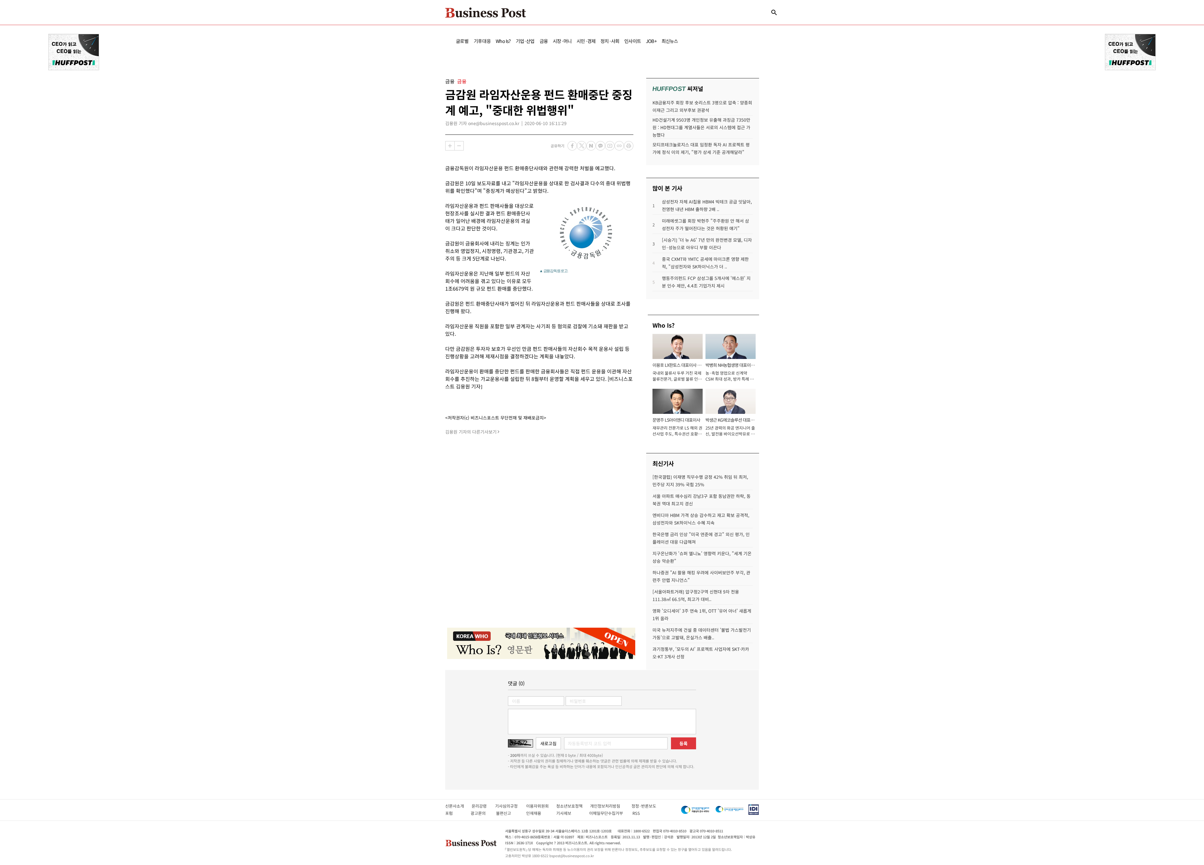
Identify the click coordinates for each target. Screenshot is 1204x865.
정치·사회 (609, 41)
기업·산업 (525, 41)
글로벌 (462, 41)
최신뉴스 (670, 41)
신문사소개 (458, 806)
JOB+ (651, 41)
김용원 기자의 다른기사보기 (471, 432)
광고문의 (480, 813)
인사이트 (632, 41)
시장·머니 (562, 41)
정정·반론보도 (643, 806)
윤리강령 (483, 806)
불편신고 (508, 813)
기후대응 (482, 41)
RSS (636, 813)
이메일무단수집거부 (607, 813)
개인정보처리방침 (610, 806)
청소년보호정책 (573, 806)
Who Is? (503, 41)
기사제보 (569, 813)
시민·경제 (586, 41)
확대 (450, 145)
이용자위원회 (541, 806)
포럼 (454, 813)
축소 (459, 145)
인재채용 (538, 813)
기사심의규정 (510, 806)
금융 (544, 41)
